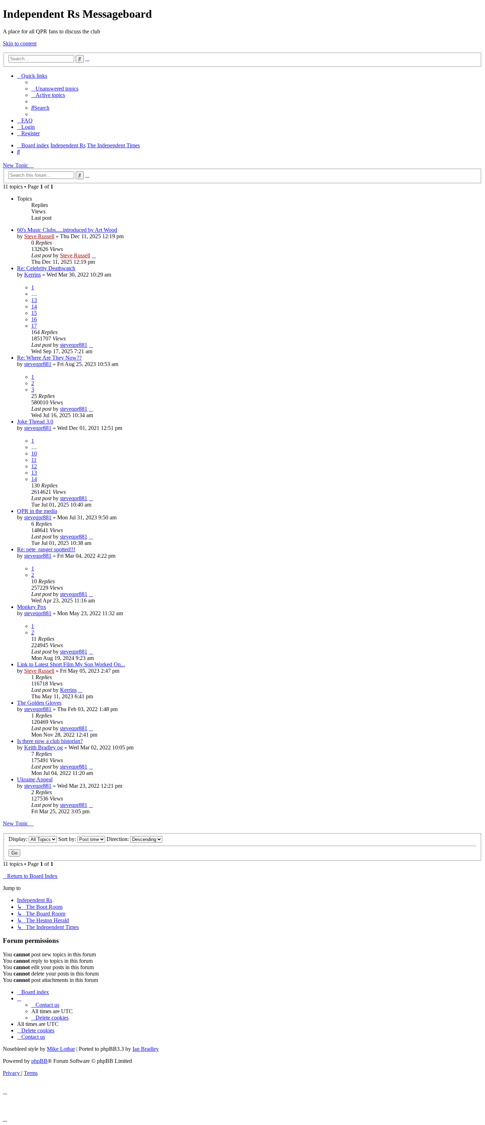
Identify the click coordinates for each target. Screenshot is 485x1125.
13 (34, 300)
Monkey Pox (31, 607)
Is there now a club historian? (50, 741)
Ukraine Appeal (35, 779)
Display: (19, 839)
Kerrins (32, 275)
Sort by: (67, 839)
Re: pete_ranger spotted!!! (46, 549)
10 (34, 453)
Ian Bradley (145, 1049)
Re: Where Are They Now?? (49, 358)
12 (34, 466)
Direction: (118, 839)
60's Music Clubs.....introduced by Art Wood (67, 230)
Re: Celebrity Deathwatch (46, 268)
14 (34, 307)
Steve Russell (39, 236)
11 (34, 460)
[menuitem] (54, 89)
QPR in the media (37, 511)
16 (34, 319)
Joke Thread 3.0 (35, 422)
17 (34, 326)
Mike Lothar (61, 1049)
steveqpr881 (73, 345)
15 (34, 313)
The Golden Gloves (39, 703)
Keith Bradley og (43, 747)
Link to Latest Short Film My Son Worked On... (71, 664)
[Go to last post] (94, 255)
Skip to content (20, 43)
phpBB (39, 1061)
